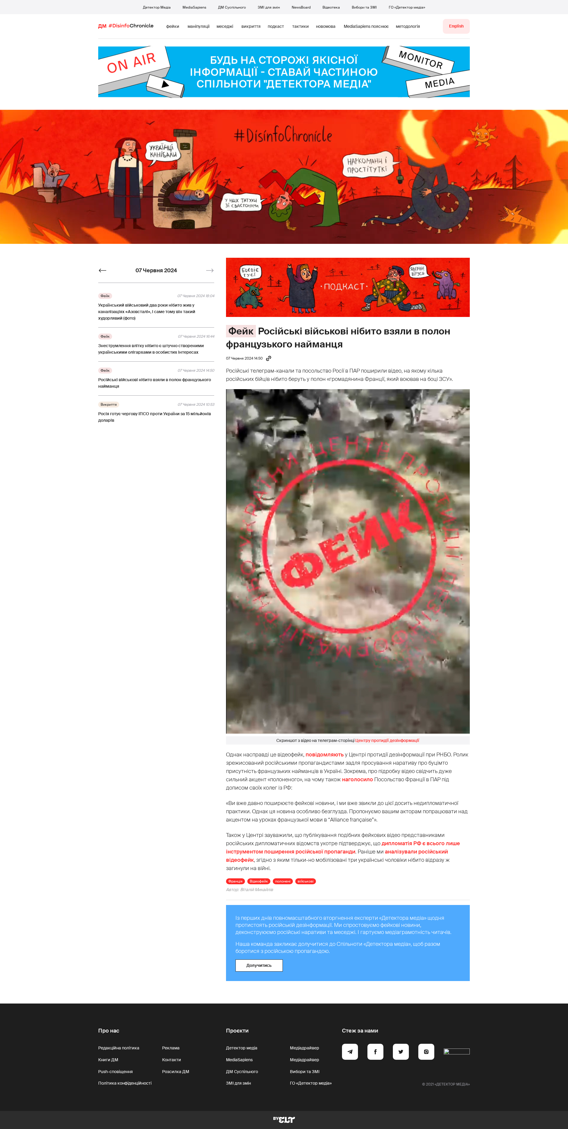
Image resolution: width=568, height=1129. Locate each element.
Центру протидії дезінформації (387, 740)
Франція (235, 881)
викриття (251, 26)
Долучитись (259, 965)
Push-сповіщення (115, 1071)
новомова (325, 26)
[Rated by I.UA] (457, 1052)
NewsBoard (301, 7)
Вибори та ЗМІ (364, 7)
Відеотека (331, 7)
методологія (408, 26)
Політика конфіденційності (124, 1083)
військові (306, 881)
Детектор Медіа (157, 7)
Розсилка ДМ (175, 1071)
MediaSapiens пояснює (366, 26)
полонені (283, 881)
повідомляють (325, 754)
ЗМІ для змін (269, 7)
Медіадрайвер (304, 1048)
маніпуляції (198, 26)
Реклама (171, 1048)
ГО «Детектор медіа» (407, 7)
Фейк (241, 331)
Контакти (171, 1059)
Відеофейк (259, 881)
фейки (172, 26)
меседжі (225, 26)
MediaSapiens (194, 7)
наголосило (357, 779)
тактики (300, 26)
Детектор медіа (241, 1048)
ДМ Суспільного (232, 7)
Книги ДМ (108, 1059)
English (456, 26)
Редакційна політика (118, 1048)
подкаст (276, 26)
